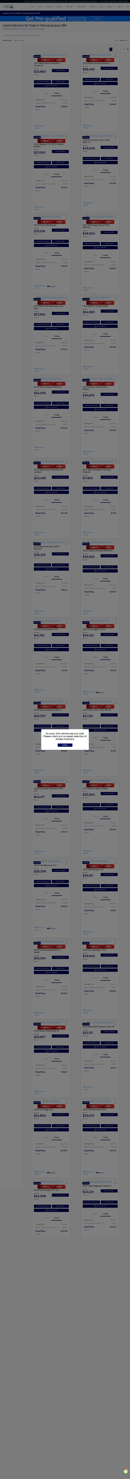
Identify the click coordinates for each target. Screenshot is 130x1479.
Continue (65, 745)
